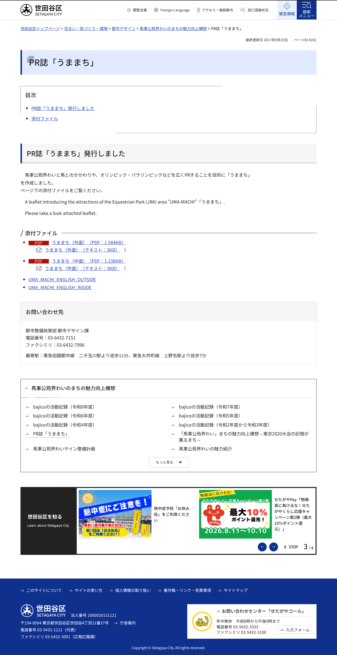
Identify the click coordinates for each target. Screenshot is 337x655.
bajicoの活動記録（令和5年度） (211, 415)
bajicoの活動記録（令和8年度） (65, 407)
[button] (137, 10)
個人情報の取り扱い (133, 590)
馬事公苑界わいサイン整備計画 (64, 449)
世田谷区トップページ (40, 28)
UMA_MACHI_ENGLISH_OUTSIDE (62, 279)
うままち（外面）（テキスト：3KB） (82, 249)
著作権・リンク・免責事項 (187, 590)
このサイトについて (44, 590)
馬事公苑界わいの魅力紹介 (205, 449)
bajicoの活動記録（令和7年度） (211, 407)
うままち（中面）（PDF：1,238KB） (89, 261)
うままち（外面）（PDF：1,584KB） (89, 242)
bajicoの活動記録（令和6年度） (65, 415)
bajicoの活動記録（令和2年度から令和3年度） (225, 425)
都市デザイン (123, 28)
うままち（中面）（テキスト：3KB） (82, 268)
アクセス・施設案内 (217, 10)
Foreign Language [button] (175, 9)
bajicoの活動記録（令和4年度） (65, 425)
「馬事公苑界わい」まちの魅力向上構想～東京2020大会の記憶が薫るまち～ (244, 436)
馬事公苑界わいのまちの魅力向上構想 (173, 28)
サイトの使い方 (88, 590)
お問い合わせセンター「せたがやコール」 (264, 611)
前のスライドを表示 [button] (266, 546)
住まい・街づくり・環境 (86, 28)
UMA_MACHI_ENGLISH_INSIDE (60, 287)
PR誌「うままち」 (51, 433)
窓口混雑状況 (258, 10)
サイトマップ (235, 590)
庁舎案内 (128, 622)
